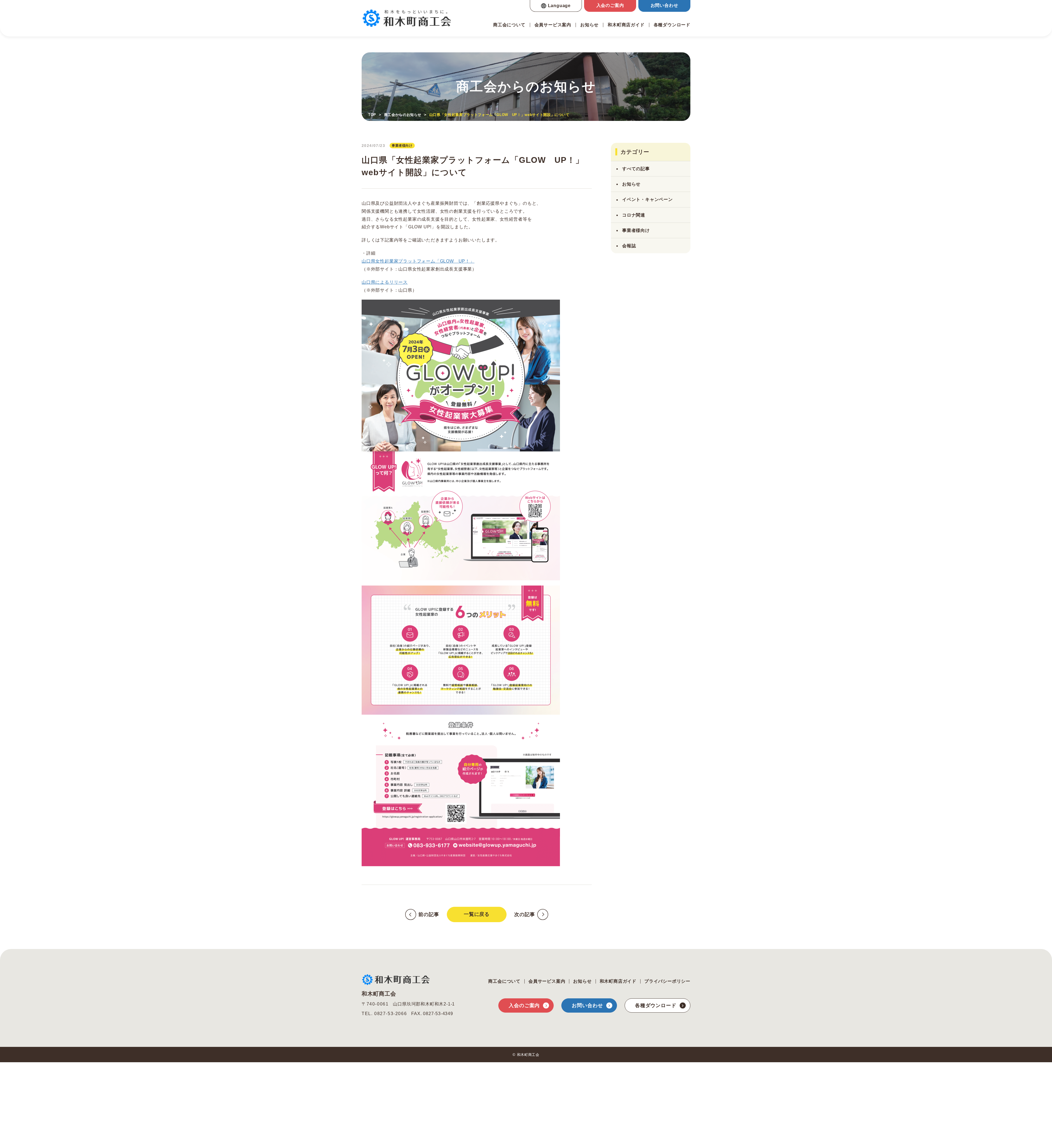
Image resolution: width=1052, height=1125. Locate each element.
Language (559, 5)
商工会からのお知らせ (403, 115)
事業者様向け (636, 230)
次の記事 (524, 914)
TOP (372, 115)
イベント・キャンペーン (647, 199)
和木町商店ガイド (626, 25)
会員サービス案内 (552, 25)
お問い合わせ (664, 5)
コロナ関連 (633, 215)
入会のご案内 (610, 5)
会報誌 (629, 245)
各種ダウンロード (672, 25)
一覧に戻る (477, 914)
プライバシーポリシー (667, 981)
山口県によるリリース (385, 282)
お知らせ (589, 25)
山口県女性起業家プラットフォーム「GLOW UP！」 (418, 261)
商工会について (509, 25)
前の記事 (428, 914)
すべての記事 (636, 168)
